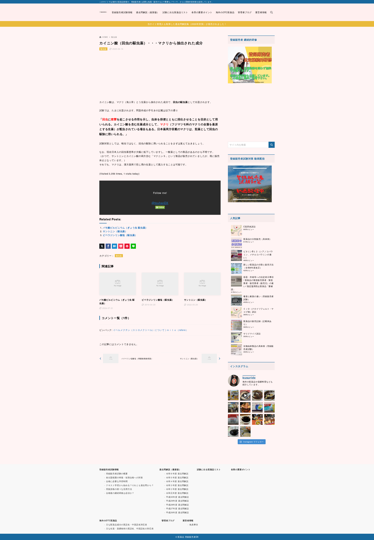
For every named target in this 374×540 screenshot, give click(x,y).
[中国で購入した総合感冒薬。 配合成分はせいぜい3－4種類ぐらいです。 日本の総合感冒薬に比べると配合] (269, 407)
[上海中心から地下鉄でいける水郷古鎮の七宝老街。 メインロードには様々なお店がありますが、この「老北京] (269, 419)
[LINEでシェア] (133, 246)
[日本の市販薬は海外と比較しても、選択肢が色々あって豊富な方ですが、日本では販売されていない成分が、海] (257, 407)
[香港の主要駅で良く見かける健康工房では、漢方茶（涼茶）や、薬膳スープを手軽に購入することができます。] (233, 407)
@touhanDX (160, 203)
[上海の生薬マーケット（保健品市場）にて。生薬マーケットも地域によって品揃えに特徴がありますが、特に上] (245, 431)
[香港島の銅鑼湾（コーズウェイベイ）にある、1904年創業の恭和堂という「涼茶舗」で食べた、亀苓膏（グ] (245, 419)
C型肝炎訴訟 (249, 226)
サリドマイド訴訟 (252, 333)
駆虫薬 (114, 37)
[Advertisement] (160, 76)
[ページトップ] (367, 533)
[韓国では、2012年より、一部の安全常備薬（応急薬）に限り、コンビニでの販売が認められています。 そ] (233, 395)
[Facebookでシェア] (108, 246)
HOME (105, 37)
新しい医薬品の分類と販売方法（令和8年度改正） (258, 266)
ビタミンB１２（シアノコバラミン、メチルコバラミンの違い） (258, 254)
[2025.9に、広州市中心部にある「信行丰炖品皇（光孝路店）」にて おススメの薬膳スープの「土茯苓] (257, 395)
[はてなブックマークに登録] (114, 246)
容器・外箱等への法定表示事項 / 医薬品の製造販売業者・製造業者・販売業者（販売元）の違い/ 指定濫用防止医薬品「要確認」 (252, 283)
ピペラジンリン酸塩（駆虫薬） (120, 235)
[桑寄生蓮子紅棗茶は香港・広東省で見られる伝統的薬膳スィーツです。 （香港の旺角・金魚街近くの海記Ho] (269, 395)
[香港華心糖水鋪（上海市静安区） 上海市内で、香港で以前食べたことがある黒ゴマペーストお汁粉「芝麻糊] (233, 431)
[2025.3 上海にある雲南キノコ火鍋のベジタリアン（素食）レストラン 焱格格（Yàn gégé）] (245, 407)
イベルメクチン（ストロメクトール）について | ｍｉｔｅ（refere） (150, 330)
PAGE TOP (363, 521)
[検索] (272, 145)
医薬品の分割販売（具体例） (257, 238)
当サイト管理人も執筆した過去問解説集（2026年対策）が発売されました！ (187, 23)
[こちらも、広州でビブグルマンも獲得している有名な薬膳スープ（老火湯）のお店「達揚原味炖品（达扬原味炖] (245, 395)
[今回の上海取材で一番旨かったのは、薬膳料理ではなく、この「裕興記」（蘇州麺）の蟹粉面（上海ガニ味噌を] (257, 419)
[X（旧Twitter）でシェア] (101, 246)
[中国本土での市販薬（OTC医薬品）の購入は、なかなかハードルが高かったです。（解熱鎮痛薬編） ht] (233, 419)
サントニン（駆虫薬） (115, 231)
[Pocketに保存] (120, 246)
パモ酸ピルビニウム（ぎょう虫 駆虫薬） (125, 227)
